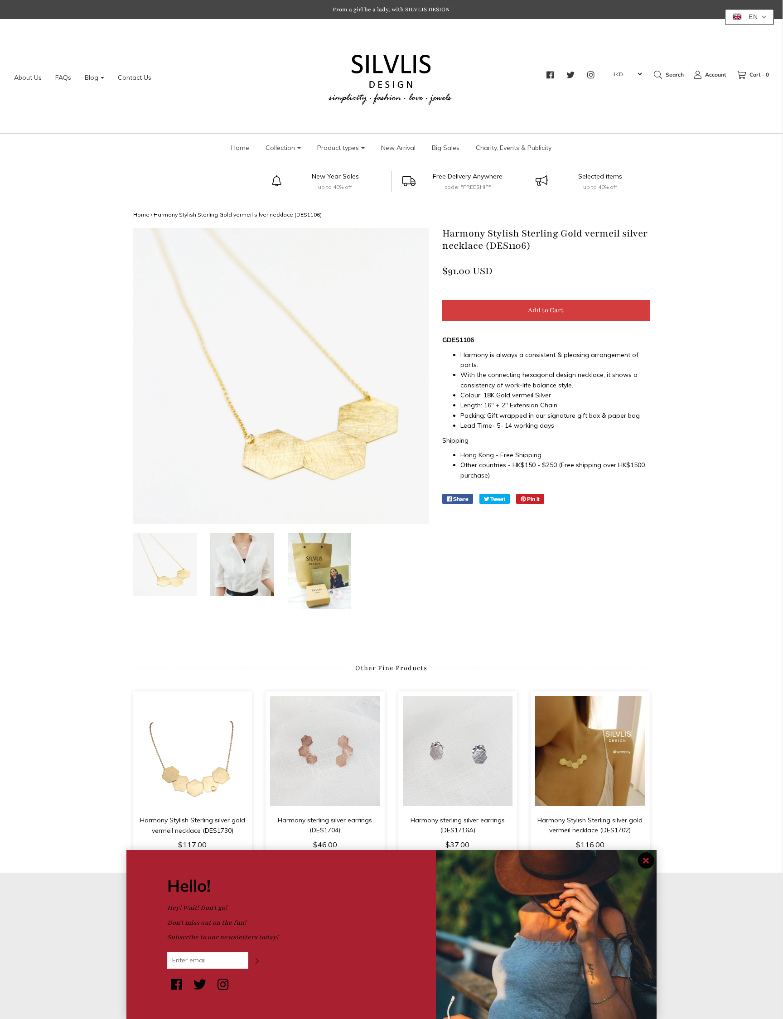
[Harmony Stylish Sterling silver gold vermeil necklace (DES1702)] (590, 751)
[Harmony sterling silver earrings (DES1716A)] (458, 751)
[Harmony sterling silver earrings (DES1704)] (325, 751)
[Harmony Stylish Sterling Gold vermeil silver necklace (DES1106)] (165, 565)
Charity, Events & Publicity (513, 148)
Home (240, 148)
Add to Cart (546, 310)
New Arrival (398, 148)
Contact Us (134, 77)
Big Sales (445, 148)
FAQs (63, 77)
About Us (28, 77)
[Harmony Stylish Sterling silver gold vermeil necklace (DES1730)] (193, 751)
